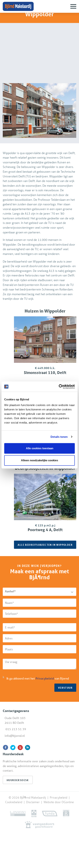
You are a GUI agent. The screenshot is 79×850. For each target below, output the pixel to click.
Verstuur (65, 687)
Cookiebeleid (14, 802)
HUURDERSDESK (18, 780)
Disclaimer (33, 802)
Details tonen (59, 436)
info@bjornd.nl (15, 736)
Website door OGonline (59, 802)
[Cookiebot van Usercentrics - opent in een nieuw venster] (59, 386)
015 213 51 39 (16, 729)
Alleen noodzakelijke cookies (39, 460)
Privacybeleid (45, 678)
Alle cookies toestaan (39, 448)
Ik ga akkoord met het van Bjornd (37, 678)
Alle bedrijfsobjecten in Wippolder (45, 544)
